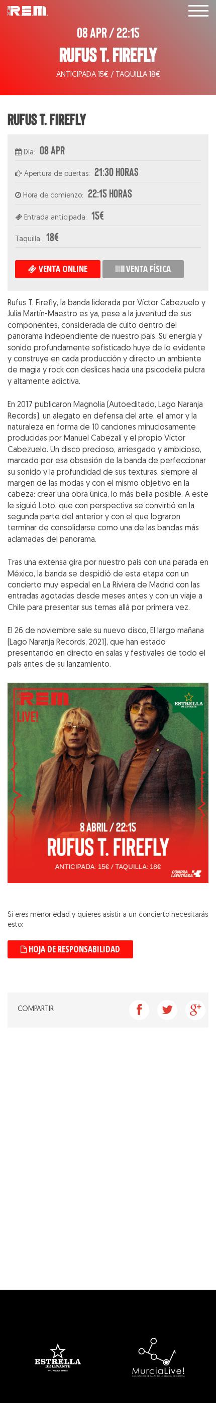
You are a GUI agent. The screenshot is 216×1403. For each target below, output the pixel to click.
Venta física (147, 269)
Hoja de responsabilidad (73, 949)
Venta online (62, 269)
